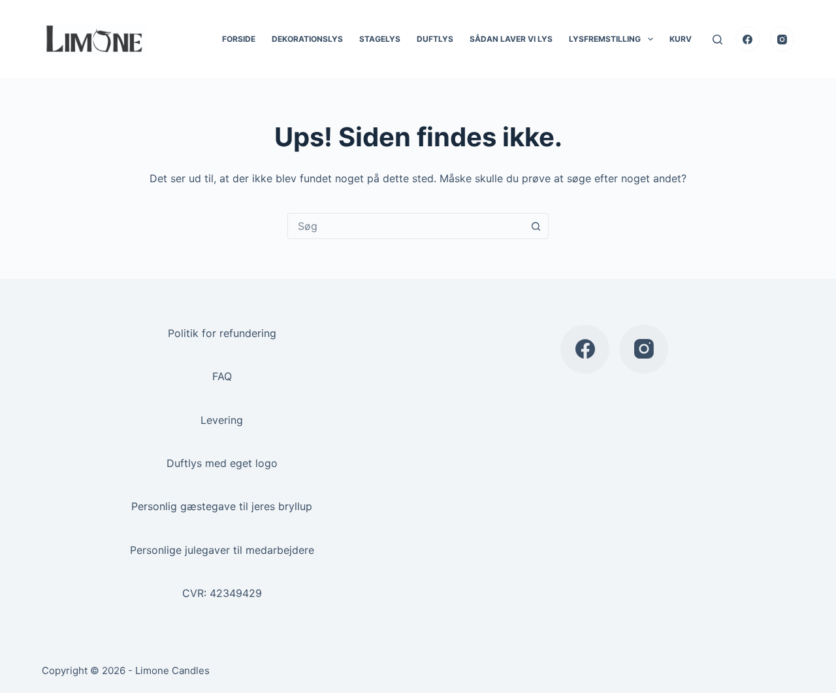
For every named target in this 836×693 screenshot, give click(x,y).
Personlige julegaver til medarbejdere (222, 549)
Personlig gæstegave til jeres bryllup (221, 506)
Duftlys (435, 39)
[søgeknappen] (535, 226)
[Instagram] (782, 39)
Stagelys (379, 39)
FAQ (222, 376)
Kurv (680, 39)
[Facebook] (747, 39)
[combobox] (405, 226)
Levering (222, 420)
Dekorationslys (307, 39)
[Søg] (717, 39)
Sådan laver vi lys (511, 39)
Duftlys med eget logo (222, 463)
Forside (238, 39)
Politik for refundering (222, 333)
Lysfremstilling (605, 39)
